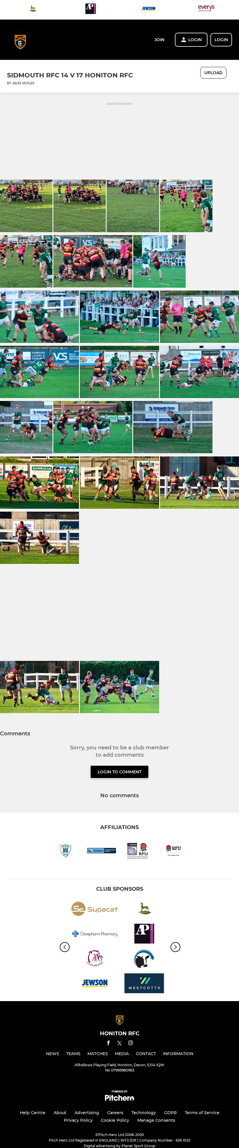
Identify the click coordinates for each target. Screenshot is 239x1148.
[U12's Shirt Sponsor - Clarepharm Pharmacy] (94, 935)
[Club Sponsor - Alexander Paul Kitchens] (90, 10)
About (60, 1112)
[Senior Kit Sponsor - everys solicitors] (206, 10)
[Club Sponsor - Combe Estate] (32, 10)
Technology (143, 1112)
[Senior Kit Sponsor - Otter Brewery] (94, 959)
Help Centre (32, 1112)
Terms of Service (202, 1112)
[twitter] (119, 1044)
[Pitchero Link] (119, 1099)
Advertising (87, 1112)
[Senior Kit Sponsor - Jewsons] (148, 10)
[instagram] (130, 1044)
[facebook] (108, 1044)
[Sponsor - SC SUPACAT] (94, 910)
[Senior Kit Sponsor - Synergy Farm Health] (144, 959)
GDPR (170, 1112)
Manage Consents (156, 1120)
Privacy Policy (78, 1120)
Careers (115, 1112)
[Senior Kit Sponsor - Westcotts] (144, 984)
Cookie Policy (115, 1120)
